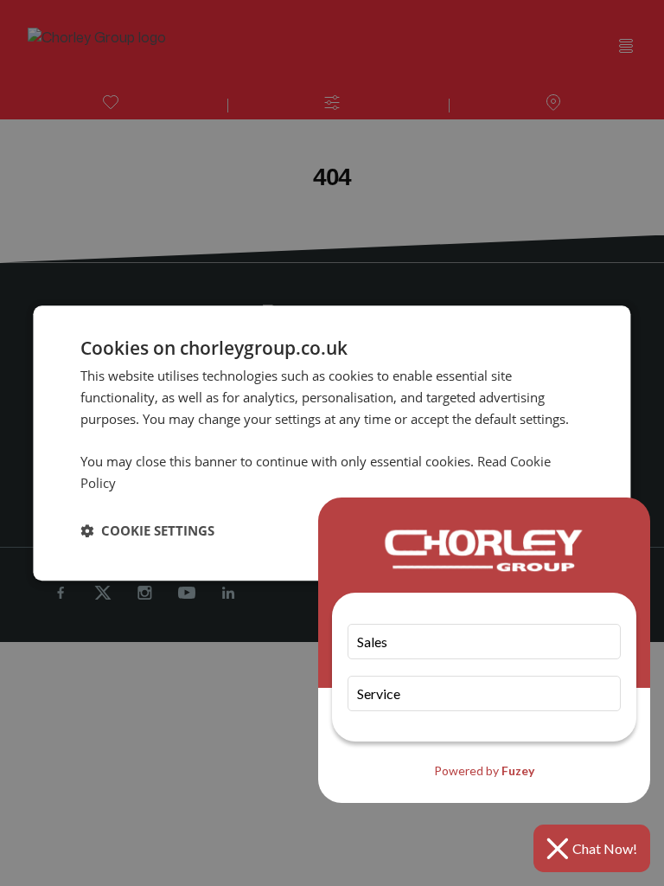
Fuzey (517, 770)
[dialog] (331, 443)
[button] (147, 530)
